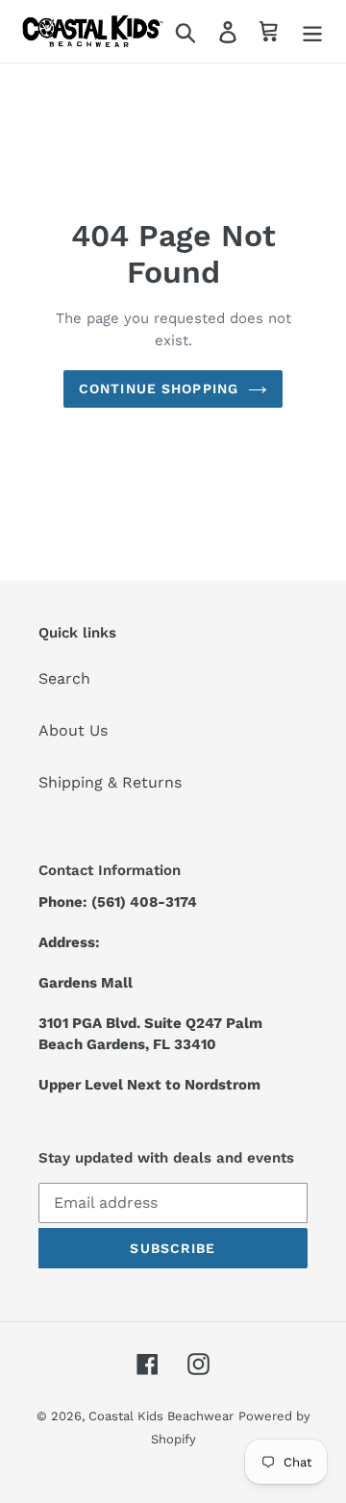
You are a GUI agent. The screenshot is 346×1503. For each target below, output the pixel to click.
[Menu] (312, 31)
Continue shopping (158, 388)
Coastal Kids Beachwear (161, 1416)
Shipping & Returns (110, 782)
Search (64, 678)
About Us (73, 730)
